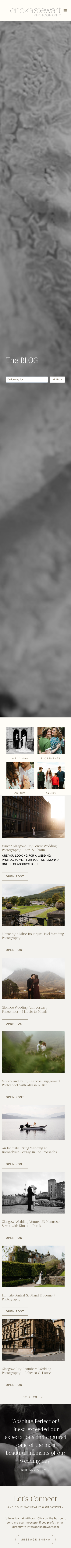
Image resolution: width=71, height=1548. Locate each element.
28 (35, 1397)
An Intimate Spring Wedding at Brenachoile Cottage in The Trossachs (29, 1150)
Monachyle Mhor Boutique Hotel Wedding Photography (33, 936)
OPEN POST (15, 876)
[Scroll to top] (68, 1320)
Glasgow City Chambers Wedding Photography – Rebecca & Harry (26, 1371)
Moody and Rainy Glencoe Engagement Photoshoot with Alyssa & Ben (31, 1083)
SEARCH (57, 379)
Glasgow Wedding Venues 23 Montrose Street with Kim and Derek (30, 1223)
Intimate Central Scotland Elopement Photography (28, 1297)
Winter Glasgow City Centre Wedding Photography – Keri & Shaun (29, 848)
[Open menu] (65, 10)
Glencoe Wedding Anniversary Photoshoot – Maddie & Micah (25, 1009)
